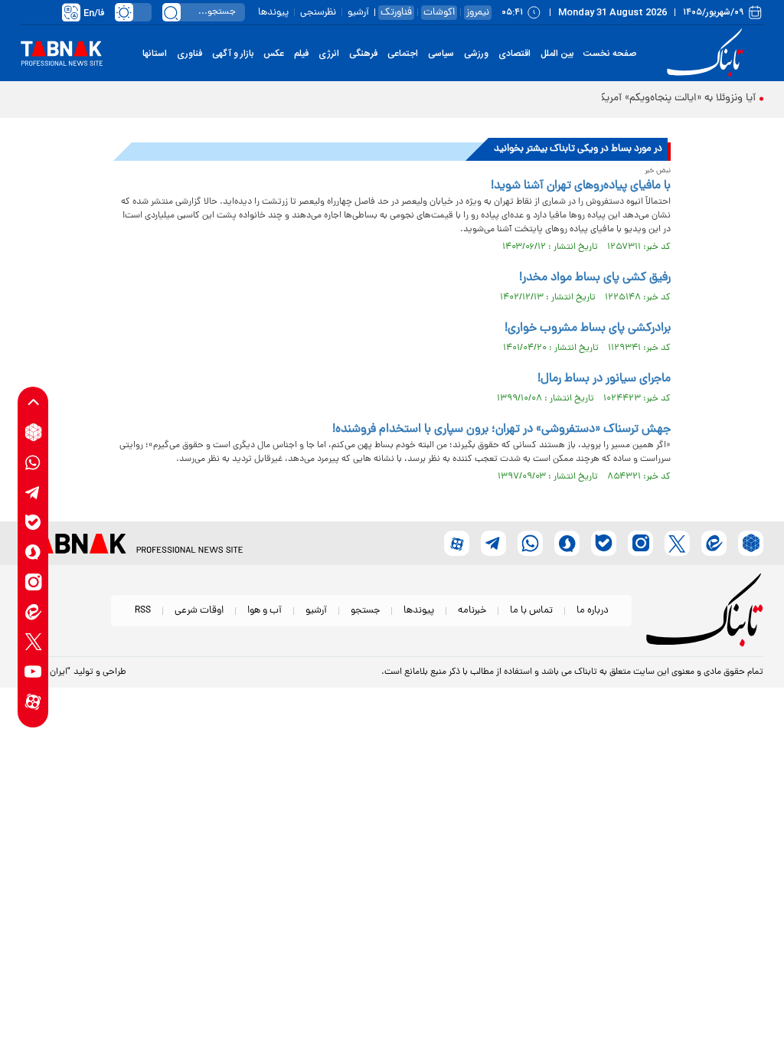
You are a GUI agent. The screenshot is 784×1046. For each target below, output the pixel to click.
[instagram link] (33, 581)
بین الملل (557, 53)
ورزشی (476, 53)
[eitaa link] (33, 611)
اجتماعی (402, 53)
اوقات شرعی (199, 610)
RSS (143, 610)
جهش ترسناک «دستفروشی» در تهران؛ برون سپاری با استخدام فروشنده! (501, 429)
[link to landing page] (707, 53)
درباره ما (593, 610)
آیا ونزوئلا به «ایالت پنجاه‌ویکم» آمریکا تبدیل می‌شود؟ (642, 98)
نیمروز (477, 12)
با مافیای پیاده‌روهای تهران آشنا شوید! (581, 186)
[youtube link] (33, 671)
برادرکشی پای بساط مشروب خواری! (588, 328)
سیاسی (441, 53)
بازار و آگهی (232, 53)
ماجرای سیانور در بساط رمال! (604, 379)
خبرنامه (472, 610)
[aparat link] (33, 701)
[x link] (33, 641)
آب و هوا (264, 610)
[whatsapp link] (33, 462)
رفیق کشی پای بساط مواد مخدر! (595, 278)
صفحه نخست (609, 53)
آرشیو (358, 12)
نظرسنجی (318, 12)
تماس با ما (531, 610)
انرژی (328, 53)
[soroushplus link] (33, 551)
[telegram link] (33, 492)
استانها (154, 53)
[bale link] (33, 521)
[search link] (171, 12)
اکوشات (439, 12)
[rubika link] (33, 432)
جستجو (365, 610)
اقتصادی (514, 53)
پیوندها (273, 12)
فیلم (301, 53)
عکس (273, 53)
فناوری (189, 53)
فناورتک (396, 12)
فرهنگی (363, 53)
